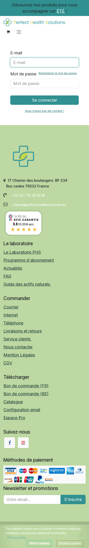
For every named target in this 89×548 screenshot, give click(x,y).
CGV (7, 363)
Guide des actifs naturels (27, 284)
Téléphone (13, 323)
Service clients (17, 339)
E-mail (16, 52)
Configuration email (21, 409)
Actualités (12, 268)
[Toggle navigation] (19, 32)
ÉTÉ (61, 11)
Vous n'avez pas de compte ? (44, 111)
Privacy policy (16, 537)
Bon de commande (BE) (26, 393)
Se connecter (44, 100)
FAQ (7, 276)
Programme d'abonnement (28, 260)
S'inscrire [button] (73, 499)
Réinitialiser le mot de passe (58, 73)
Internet (10, 315)
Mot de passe (43, 73)
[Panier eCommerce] (8, 31)
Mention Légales (19, 355)
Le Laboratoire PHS (22, 252)
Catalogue (13, 401)
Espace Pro (14, 417)
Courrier (10, 307)
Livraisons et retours (22, 331)
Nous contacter (18, 347)
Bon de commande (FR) (26, 385)
